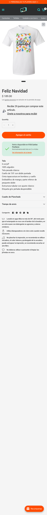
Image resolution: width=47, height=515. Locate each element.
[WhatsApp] (24, 212)
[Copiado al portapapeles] (27, 212)
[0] (43, 10)
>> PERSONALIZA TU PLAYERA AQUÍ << (23, 2)
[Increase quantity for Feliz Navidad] (13, 125)
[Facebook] (13, 212)
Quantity (5, 120)
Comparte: (6, 213)
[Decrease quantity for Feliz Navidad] (4, 125)
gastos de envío (10, 100)
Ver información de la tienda (22, 152)
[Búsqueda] (39, 10)
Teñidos (16, 18)
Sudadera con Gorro (30, 18)
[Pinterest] (20, 212)
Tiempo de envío (9, 204)
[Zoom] (43, 24)
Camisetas (6, 18)
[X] (16, 212)
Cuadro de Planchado (11, 197)
